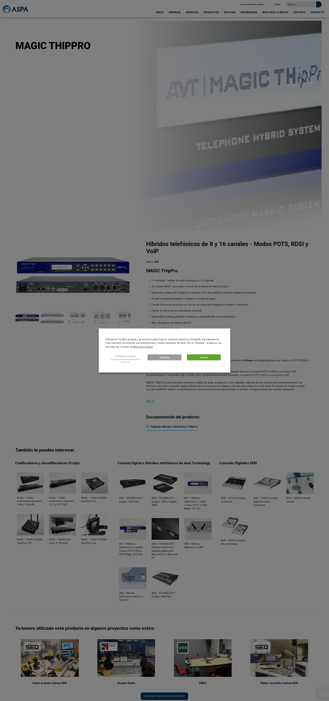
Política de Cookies (141, 347)
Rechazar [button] (164, 357)
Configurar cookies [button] (125, 356)
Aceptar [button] (204, 357)
